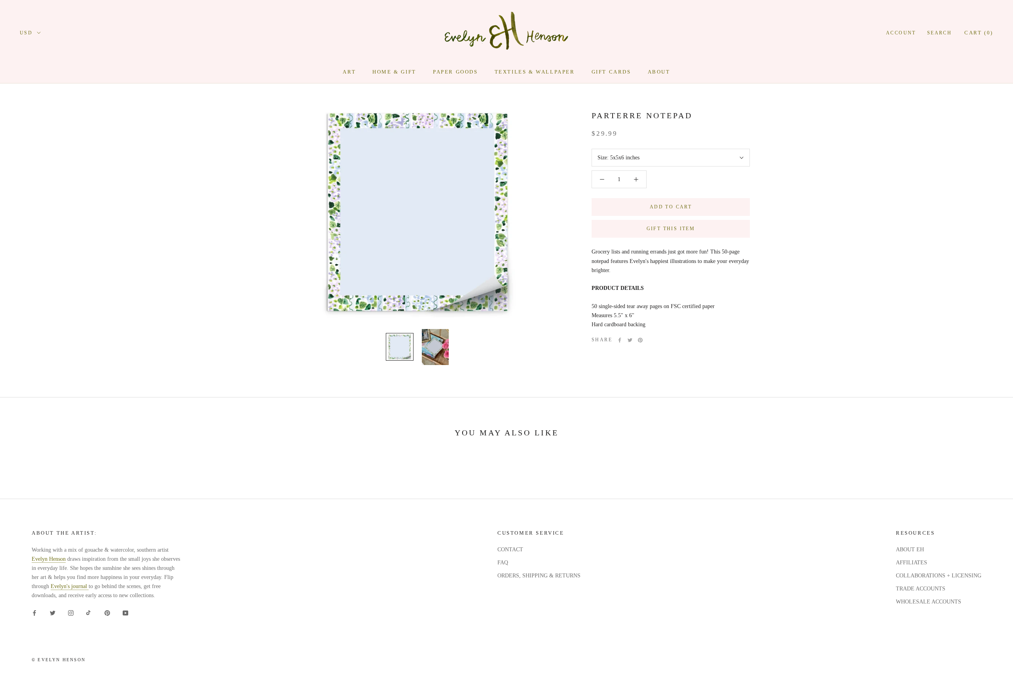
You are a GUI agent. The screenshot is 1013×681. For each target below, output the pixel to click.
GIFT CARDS (611, 72)
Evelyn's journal (70, 586)
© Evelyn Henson (58, 659)
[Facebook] (619, 340)
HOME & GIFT (394, 72)
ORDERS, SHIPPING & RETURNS (538, 576)
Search (939, 33)
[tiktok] (89, 612)
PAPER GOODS (455, 72)
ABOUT (659, 72)
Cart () (978, 33)
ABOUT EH (910, 549)
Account (901, 33)
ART (349, 72)
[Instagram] (71, 612)
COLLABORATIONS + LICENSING (938, 576)
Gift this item (671, 228)
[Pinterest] (640, 340)
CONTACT (510, 549)
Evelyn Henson (49, 559)
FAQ (502, 563)
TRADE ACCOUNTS (920, 589)
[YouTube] (125, 612)
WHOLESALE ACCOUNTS (928, 602)
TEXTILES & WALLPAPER (535, 72)
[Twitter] (630, 340)
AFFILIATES (911, 563)
